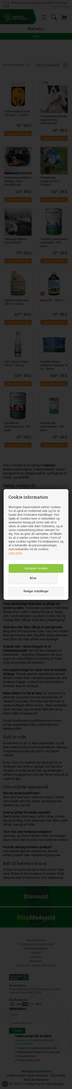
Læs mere (15, 553)
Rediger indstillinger (36, 591)
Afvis (33, 578)
